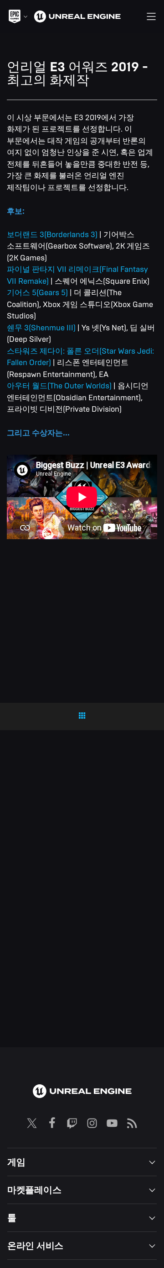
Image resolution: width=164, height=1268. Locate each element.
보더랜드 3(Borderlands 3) (52, 234)
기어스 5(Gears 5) (37, 292)
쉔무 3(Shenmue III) (41, 328)
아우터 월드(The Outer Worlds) (59, 386)
